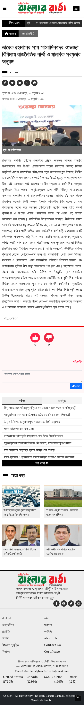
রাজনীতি (29, 33)
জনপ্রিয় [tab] (62, 401)
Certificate (52, 651)
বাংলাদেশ (6, 618)
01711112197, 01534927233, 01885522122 (44, 666)
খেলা (46, 618)
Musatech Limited (42, 700)
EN (76, 8)
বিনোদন (5, 638)
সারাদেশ (48, 625)
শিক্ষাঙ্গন (6, 651)
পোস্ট (77, 386)
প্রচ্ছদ (12, 33)
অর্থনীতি (48, 631)
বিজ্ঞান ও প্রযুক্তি (10, 645)
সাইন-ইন (77, 361)
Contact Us (52, 645)
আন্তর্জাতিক (8, 625)
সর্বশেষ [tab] (22, 401)
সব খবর (41, 463)
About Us (50, 638)
